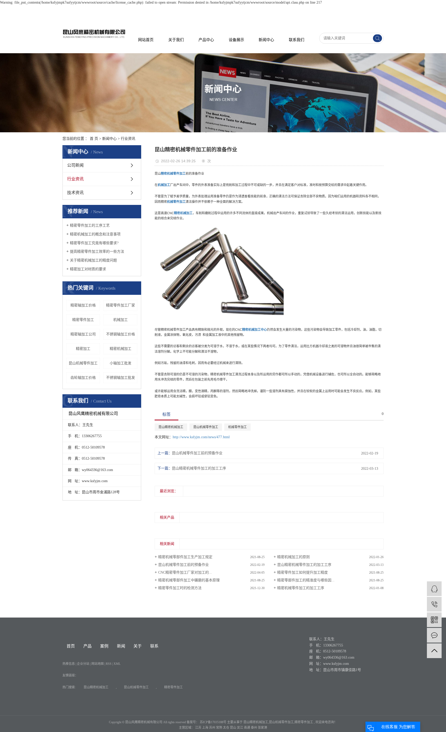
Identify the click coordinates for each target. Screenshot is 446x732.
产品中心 (206, 40)
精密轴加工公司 (83, 334)
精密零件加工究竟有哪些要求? (94, 243)
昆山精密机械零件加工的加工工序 (199, 468)
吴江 (240, 727)
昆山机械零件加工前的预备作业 (197, 453)
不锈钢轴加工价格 (120, 334)
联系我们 (296, 40)
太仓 (226, 727)
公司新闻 (75, 165)
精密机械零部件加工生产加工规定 (185, 557)
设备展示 (236, 40)
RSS (109, 664)
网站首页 (146, 40)
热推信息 (68, 664)
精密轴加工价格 (83, 305)
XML (117, 664)
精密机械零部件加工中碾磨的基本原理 (189, 580)
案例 (104, 646)
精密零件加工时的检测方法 (180, 588)
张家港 (262, 727)
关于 (137, 646)
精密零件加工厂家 (120, 305)
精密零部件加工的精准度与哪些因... (305, 580)
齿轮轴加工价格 (83, 378)
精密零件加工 (83, 320)
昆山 (233, 727)
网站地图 (98, 664)
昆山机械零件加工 (83, 363)
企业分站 (83, 664)
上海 (205, 727)
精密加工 (83, 349)
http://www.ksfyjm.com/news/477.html (201, 437)
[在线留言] (434, 635)
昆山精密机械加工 (170, 427)
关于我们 (176, 40)
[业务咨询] (434, 588)
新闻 (121, 646)
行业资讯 (128, 139)
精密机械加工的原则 (293, 557)
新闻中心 (266, 40)
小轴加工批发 (120, 363)
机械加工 (120, 320)
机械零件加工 (237, 427)
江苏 (198, 727)
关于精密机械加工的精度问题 (93, 260)
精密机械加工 (120, 349)
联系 (154, 646)
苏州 (212, 727)
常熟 (219, 727)
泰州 (254, 727)
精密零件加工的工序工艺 (90, 225)
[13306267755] (434, 604)
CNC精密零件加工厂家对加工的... (185, 572)
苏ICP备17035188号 (213, 722)
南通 (247, 727)
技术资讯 (75, 192)
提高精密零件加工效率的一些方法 (97, 251)
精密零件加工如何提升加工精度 (302, 572)
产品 (87, 646)
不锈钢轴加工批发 (120, 378)
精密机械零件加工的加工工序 (300, 588)
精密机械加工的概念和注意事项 (95, 234)
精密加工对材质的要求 (88, 269)
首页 (71, 646)
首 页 (94, 139)
